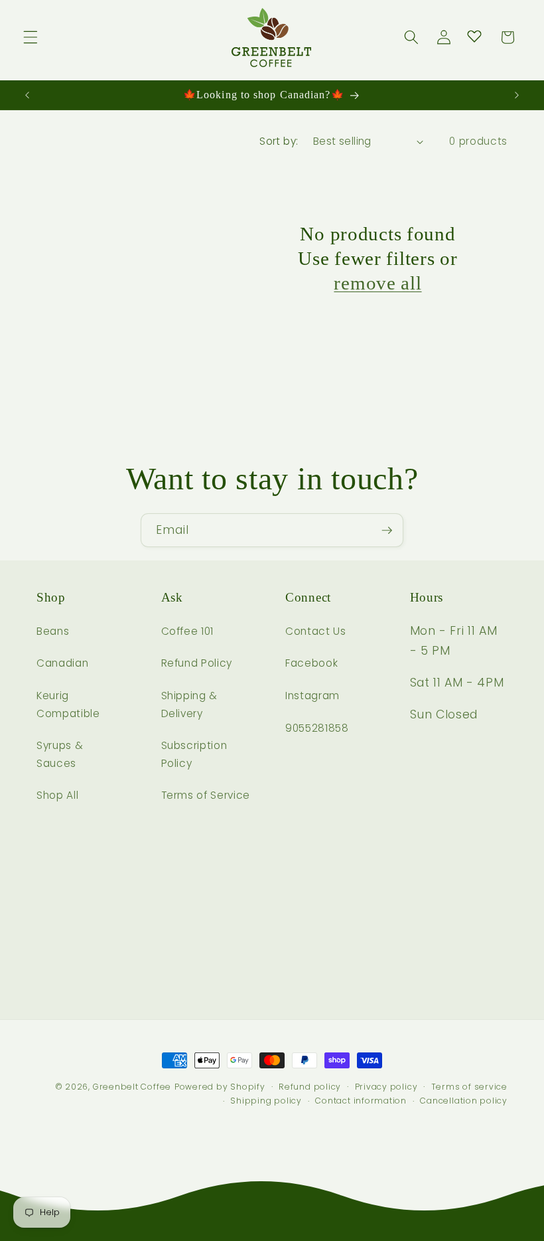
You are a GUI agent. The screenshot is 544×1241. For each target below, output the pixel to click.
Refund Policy (197, 663)
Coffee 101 (187, 631)
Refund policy (310, 1086)
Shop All (57, 795)
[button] (30, 37)
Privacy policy (386, 1086)
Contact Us (315, 631)
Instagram (312, 696)
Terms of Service (206, 795)
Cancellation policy (464, 1100)
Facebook (311, 663)
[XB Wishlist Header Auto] (474, 35)
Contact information (361, 1100)
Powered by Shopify (219, 1086)
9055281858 (317, 728)
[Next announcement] (516, 95)
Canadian (62, 663)
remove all (377, 282)
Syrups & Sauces (59, 754)
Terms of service (469, 1086)
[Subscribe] (387, 530)
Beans (52, 631)
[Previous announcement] (27, 95)
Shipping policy (266, 1100)
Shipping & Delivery (189, 704)
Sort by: (279, 141)
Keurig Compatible (68, 704)
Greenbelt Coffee (132, 1086)
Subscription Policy (194, 754)
